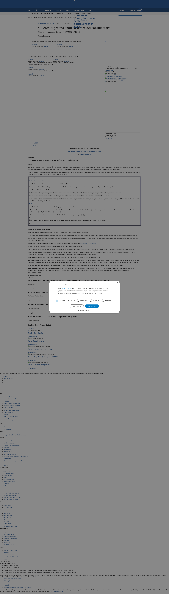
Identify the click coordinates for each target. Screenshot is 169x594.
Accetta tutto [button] (92, 306)
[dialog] (84, 297)
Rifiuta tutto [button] (77, 306)
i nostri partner (66, 288)
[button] (84, 311)
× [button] (117, 283)
